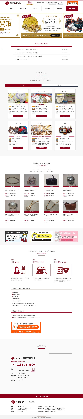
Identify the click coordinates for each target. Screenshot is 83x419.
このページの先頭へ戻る (42, 396)
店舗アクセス (72, 8)
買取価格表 (47, 8)
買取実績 (35, 8)
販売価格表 (59, 8)
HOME (11, 8)
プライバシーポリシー (41, 416)
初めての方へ (23, 8)
